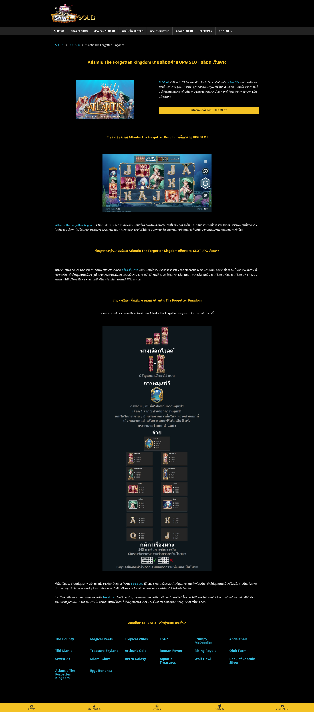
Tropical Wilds (136, 639)
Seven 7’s (62, 659)
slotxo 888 (137, 583)
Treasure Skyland (104, 650)
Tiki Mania (64, 650)
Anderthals (238, 639)
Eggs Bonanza (101, 670)
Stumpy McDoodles (203, 641)
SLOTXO (59, 31)
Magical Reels (101, 639)
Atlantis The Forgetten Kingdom (74, 225)
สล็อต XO (233, 82)
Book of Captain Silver (242, 661)
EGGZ (164, 639)
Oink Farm (238, 650)
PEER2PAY (206, 31)
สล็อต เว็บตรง (130, 270)
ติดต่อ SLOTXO (184, 31)
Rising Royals (205, 650)
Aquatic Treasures (168, 661)
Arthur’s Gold (135, 650)
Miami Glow (100, 659)
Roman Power (171, 650)
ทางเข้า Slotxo (159, 31)
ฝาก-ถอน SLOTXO (104, 31)
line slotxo (109, 597)
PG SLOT (224, 31)
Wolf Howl (203, 659)
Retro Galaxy (135, 659)
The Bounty (64, 639)
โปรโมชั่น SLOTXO (133, 31)
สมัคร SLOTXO (79, 31)
